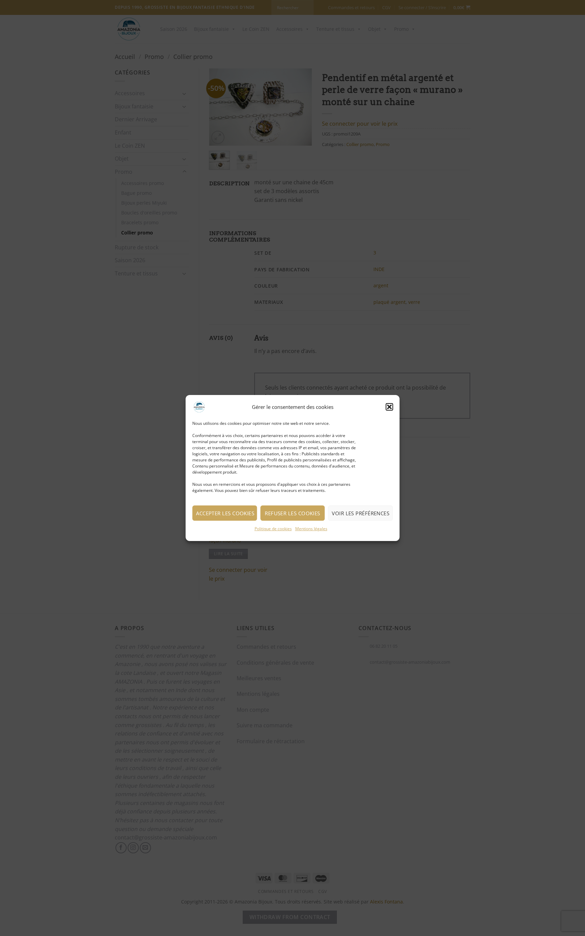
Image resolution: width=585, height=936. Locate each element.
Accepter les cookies (225, 513)
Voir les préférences (360, 513)
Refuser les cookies (292, 513)
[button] (389, 406)
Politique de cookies (273, 529)
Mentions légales (311, 529)
